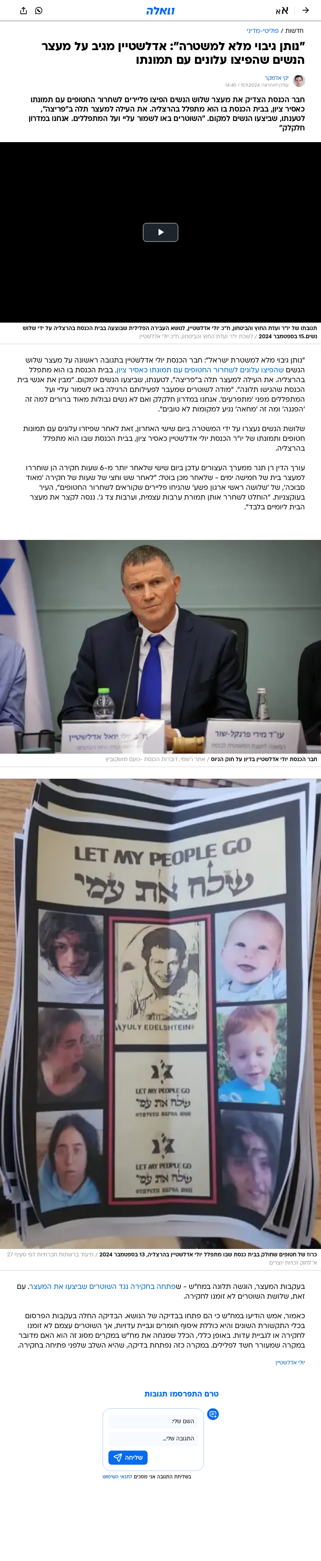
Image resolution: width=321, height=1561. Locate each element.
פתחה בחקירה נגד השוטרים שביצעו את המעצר (102, 1287)
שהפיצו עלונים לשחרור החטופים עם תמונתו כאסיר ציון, (199, 370)
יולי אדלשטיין (290, 1363)
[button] (282, 10)
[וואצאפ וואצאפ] (39, 10)
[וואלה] (160, 10)
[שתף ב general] (23, 10)
